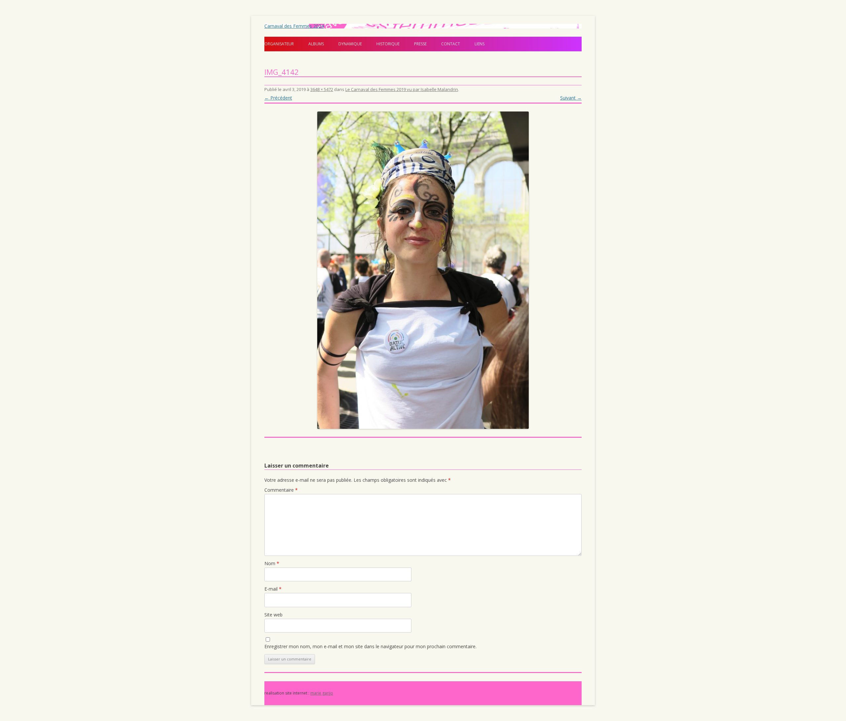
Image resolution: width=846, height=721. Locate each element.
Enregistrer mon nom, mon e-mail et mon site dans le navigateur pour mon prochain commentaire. (370, 646)
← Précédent (278, 98)
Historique (388, 44)
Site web (273, 614)
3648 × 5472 (321, 89)
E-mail (273, 589)
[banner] (423, 38)
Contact (450, 44)
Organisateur (279, 44)
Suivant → (571, 98)
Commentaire (281, 490)
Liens (479, 44)
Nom (271, 563)
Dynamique (350, 44)
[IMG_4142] (423, 270)
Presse (420, 44)
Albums (316, 44)
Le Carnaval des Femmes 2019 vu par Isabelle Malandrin (401, 89)
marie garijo (321, 693)
